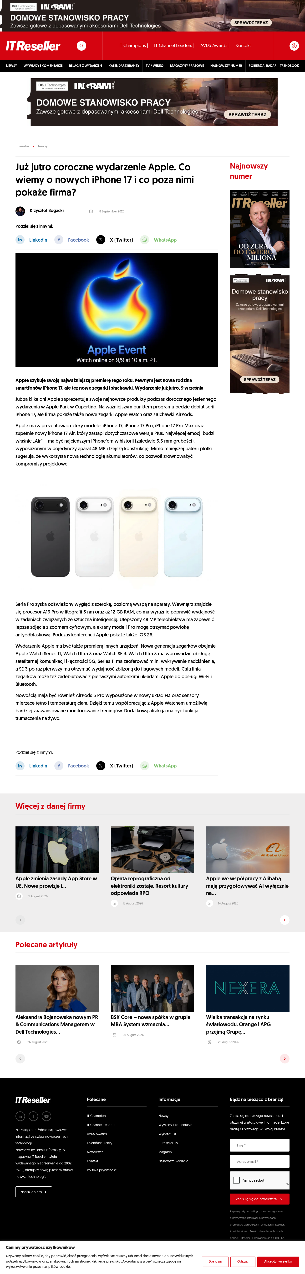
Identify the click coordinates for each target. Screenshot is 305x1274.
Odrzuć (243, 1261)
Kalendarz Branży (99, 1143)
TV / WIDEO (154, 66)
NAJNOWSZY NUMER (226, 66)
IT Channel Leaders (101, 1125)
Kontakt (243, 46)
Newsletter (95, 1152)
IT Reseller (22, 146)
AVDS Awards (97, 1134)
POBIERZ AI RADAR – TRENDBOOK (274, 66)
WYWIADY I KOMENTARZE (43, 66)
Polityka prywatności (102, 1170)
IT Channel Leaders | (174, 46)
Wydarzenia (167, 1134)
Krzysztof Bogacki (47, 211)
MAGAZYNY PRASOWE (187, 66)
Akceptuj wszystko (278, 1261)
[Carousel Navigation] (152, 920)
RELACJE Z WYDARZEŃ (85, 66)
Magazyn (165, 1152)
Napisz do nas (31, 1192)
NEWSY (11, 66)
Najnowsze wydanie (173, 1161)
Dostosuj (215, 1261)
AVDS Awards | (215, 46)
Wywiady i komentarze (175, 1125)
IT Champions (97, 1116)
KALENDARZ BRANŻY (124, 66)
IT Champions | (133, 46)
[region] (152, 1257)
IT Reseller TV (168, 1143)
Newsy (43, 146)
